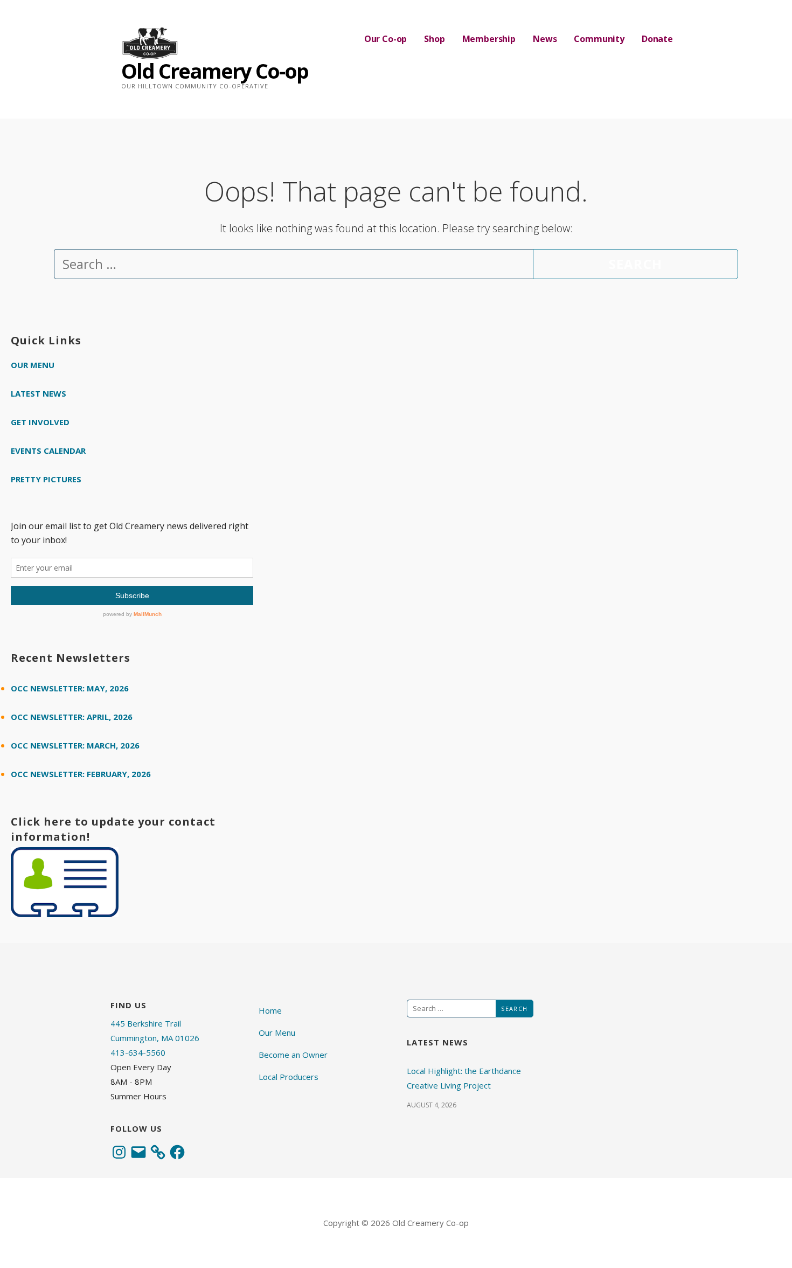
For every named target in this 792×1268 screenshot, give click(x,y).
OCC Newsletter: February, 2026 (81, 773)
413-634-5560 (137, 1052)
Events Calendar (48, 450)
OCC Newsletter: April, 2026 (72, 716)
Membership (489, 39)
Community (599, 39)
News (545, 39)
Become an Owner (293, 1054)
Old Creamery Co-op (214, 71)
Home (270, 1010)
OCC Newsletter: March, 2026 (75, 745)
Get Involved (40, 422)
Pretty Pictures (46, 479)
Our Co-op (385, 39)
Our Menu (32, 364)
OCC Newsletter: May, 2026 (70, 688)
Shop (434, 39)
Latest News (38, 393)
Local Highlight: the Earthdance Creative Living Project (464, 1078)
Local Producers (288, 1076)
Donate (657, 39)
